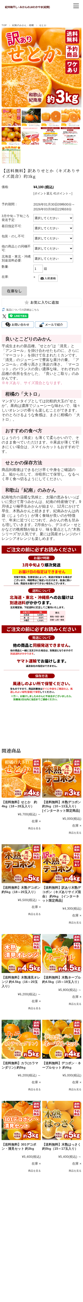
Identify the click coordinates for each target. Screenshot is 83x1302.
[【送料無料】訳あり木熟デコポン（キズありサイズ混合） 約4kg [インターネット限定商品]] (61, 863)
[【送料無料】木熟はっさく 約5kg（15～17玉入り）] (61, 1120)
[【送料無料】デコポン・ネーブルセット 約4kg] (61, 1039)
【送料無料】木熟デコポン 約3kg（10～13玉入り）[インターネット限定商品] (61, 806)
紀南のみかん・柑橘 (23, 25)
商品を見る (34, 828)
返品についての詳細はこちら (22, 309)
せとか (42, 25)
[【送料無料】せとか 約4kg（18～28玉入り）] (21, 777)
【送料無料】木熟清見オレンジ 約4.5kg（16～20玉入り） (21, 982)
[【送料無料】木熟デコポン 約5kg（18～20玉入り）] (21, 863)
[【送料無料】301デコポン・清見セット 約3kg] (21, 1120)
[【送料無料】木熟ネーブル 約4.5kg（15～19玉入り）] (61, 953)
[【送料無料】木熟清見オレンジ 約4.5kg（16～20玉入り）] (21, 953)
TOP (4, 25)
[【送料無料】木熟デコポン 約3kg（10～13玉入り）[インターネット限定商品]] (61, 777)
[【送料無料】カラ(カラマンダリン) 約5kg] (21, 1039)
